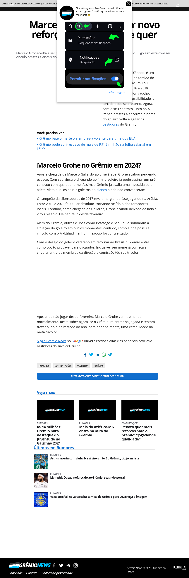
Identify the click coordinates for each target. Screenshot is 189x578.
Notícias (99, 365)
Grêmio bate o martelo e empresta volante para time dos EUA (87, 138)
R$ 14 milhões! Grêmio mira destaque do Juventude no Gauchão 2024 (49, 435)
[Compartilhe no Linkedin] (97, 354)
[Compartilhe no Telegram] (110, 354)
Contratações (62, 365)
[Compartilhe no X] (91, 354)
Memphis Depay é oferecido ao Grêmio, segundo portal (87, 477)
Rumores (44, 365)
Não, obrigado (117, 92)
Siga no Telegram (68, 565)
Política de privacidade (57, 573)
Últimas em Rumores (54, 447)
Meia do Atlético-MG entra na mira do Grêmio (96, 431)
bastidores (111, 124)
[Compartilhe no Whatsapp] (103, 354)
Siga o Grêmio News (51, 341)
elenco (102, 190)
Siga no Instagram (75, 565)
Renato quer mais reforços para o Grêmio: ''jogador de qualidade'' (138, 433)
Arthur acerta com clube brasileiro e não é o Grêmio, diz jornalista (94, 458)
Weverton (82, 365)
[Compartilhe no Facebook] (85, 354)
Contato (31, 573)
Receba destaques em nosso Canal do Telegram (97, 376)
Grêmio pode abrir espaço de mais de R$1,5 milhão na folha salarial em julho (94, 146)
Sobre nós (15, 573)
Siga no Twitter (61, 565)
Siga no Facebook (54, 565)
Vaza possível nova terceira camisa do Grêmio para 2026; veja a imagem (98, 497)
